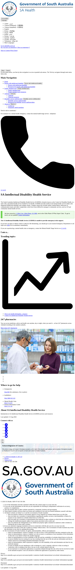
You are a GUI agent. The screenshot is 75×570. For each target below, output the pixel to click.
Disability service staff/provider (13, 99)
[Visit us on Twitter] (6, 430)
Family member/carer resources (17, 92)
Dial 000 (6, 392)
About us (7, 104)
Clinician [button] (13, 93)
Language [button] (4, 20)
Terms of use (8, 460)
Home (6, 81)
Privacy (6, 458)
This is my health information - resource (15, 314)
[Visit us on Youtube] (6, 436)
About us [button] (13, 104)
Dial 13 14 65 (8, 403)
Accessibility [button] (4, 18)
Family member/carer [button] (23, 88)
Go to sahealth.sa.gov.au (8, 46)
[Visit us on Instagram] (6, 427)
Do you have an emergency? (9, 47)
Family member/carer (10, 88)
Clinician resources (13, 97)
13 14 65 (63, 228)
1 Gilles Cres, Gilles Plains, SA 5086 (26, 213)
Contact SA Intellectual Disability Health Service (18, 315)
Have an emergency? (24, 47)
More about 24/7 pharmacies (9, 328)
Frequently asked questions (16, 107)
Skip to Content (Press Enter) (9, 50)
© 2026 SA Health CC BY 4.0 (13, 456)
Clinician (7, 93)
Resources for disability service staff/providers (21, 102)
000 (8, 225)
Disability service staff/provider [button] (32, 99)
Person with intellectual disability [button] (33, 83)
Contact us (11, 106)
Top (2, 442)
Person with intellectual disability (13, 83)
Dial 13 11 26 (8, 406)
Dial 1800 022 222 (9, 398)
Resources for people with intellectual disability (21, 87)
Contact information (23, 215)
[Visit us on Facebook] (6, 424)
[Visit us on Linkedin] (6, 433)
